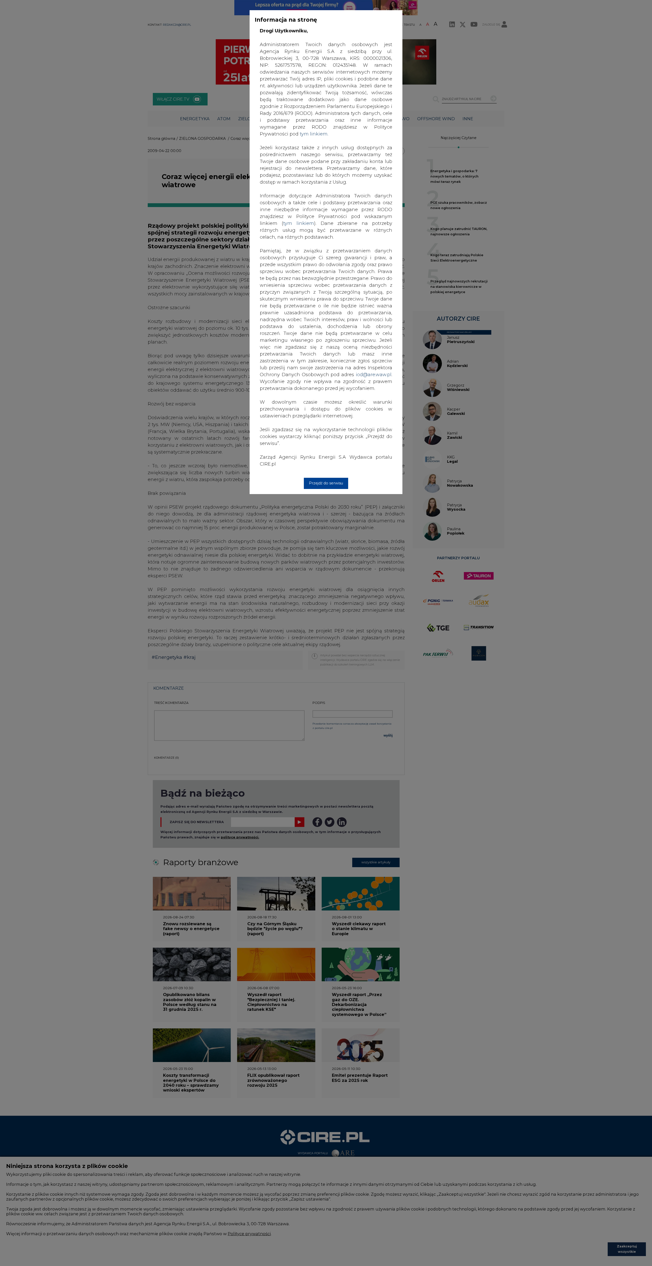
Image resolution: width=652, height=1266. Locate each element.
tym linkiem (298, 223)
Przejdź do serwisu (326, 483)
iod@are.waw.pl (373, 374)
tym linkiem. (314, 134)
